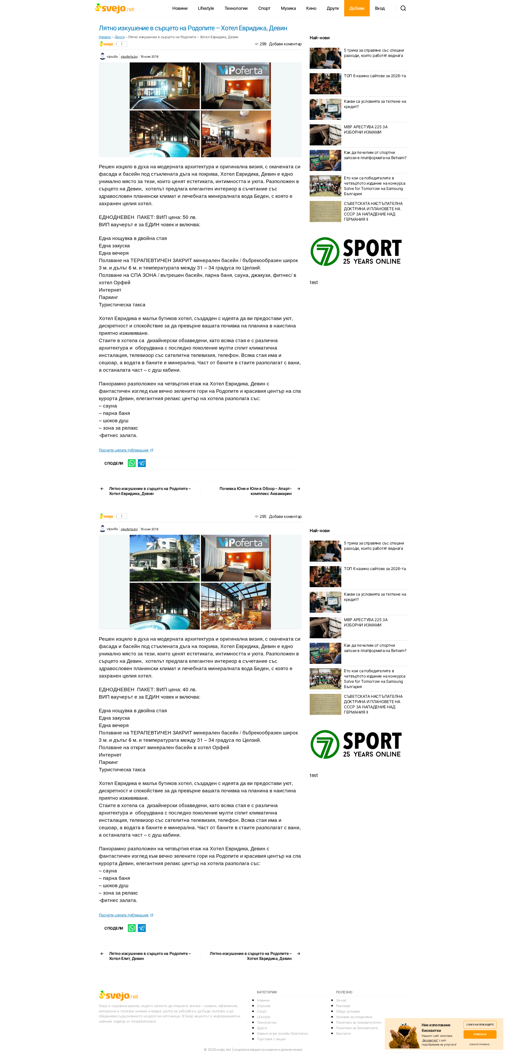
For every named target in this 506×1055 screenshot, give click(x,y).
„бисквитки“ (430, 1040)
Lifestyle (206, 8)
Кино (311, 8)
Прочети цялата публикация (124, 450)
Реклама (343, 1006)
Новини (179, 8)
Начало (105, 37)
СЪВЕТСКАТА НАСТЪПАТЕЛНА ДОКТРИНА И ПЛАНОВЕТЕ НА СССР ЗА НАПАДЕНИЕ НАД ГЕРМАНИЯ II (373, 211)
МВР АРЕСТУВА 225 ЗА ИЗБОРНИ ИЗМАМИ (366, 129)
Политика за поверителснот (359, 1022)
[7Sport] (358, 252)
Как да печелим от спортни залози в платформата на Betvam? (375, 155)
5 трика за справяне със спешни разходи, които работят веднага (374, 53)
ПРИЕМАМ (480, 1034)
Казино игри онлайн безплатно (282, 1033)
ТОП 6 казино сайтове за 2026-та (375, 75)
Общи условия (348, 1011)
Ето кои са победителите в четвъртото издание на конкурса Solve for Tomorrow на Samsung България (374, 185)
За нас (341, 1000)
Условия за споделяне (354, 1017)
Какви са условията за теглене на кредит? (375, 104)
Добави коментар (285, 43)
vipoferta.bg (129, 56)
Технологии (236, 8)
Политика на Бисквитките (357, 1028)
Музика (288, 8)
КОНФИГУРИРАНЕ (479, 1044)
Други (333, 8)
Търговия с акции (271, 1039)
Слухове (264, 1006)
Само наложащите (480, 1024)
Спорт (264, 8)
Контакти (343, 1033)
